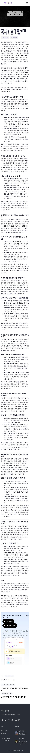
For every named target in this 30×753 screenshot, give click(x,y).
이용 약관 (7, 740)
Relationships (22, 730)
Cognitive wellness (9, 676)
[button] (27, 3)
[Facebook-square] (2, 720)
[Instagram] (9, 720)
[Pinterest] (12, 720)
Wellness (21, 738)
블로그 (4, 733)
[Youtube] (15, 720)
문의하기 (5, 730)
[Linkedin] (19, 720)
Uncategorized (14, 37)
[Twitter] (5, 720)
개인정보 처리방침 (6, 738)
